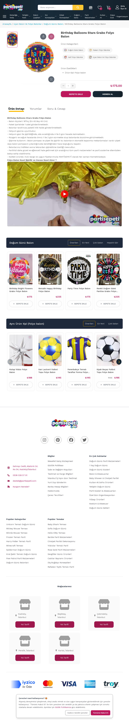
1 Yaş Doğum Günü (98, 465)
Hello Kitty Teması (56, 533)
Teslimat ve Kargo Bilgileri (60, 474)
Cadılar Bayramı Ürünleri (60, 558)
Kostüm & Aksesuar (98, 503)
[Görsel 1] (49, 283)
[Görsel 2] (52, 283)
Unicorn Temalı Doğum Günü (20, 524)
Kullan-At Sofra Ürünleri (101, 482)
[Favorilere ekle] (51, 37)
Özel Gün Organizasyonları (102, 495)
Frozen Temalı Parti (15, 537)
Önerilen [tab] (74, 242)
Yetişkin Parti (25, 16)
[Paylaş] (43, 37)
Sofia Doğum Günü (57, 528)
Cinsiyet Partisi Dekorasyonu (61, 541)
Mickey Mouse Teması (17, 528)
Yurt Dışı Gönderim (57, 482)
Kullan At (102, 16)
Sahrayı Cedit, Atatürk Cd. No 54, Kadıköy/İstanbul (25, 468)
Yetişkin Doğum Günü (99, 486)
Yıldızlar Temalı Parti (58, 545)
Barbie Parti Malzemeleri (60, 537)
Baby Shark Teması (57, 524)
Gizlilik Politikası (55, 465)
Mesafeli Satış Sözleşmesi (60, 461)
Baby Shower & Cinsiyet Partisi (104, 478)
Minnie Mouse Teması (16, 533)
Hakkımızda (53, 491)
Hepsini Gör (112, 242)
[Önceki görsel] (41, 269)
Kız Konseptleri (50, 16)
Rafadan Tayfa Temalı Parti (61, 567)
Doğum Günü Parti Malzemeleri (104, 461)
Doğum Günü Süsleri (99, 469)
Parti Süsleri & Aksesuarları (102, 491)
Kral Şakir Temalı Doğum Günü (21, 554)
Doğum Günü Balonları (17, 562)
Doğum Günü (77, 16)
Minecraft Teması (14, 545)
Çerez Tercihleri (55, 495)
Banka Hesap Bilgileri (58, 486)
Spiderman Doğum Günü (18, 550)
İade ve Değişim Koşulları (60, 469)
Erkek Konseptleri (64, 16)
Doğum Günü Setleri (99, 508)
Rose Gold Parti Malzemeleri (61, 550)
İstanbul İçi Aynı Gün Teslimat (62, 478)
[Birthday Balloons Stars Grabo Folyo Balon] (12, 39)
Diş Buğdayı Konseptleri (59, 562)
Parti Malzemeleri (90, 16)
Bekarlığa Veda (13, 16)
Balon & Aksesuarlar (99, 474)
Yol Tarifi (25, 624)
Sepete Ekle (76, 94)
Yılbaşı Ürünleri (96, 499)
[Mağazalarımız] (91, 7)
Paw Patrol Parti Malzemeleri (20, 558)
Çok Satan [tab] (98, 242)
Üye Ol (123, 9)
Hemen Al (107, 94)
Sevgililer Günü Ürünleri (59, 554)
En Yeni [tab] (85, 242)
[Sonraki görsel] (58, 269)
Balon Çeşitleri (36, 16)
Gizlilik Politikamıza (63, 707)
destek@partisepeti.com (24, 481)
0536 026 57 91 (20, 475)
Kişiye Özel (112, 16)
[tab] (16, 109)
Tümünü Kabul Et (100, 713)
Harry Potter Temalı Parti (18, 541)
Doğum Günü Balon (53, 24)
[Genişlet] (51, 79)
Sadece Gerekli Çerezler (77, 713)
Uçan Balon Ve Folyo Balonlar (27, 24)
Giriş (123, 6)
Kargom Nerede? (21, 486)
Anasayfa (7, 24)
